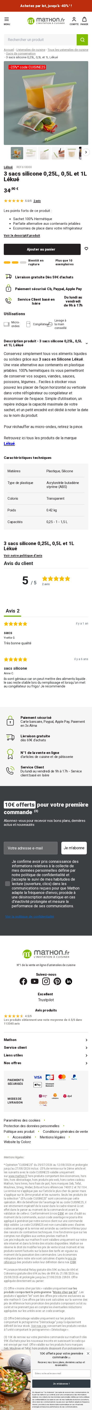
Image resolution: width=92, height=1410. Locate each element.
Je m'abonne (74, 848)
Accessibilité (22, 1137)
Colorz (26, 1142)
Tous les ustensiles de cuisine (68, 50)
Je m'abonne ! (61, 1383)
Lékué (8, 167)
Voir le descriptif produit (22, 235)
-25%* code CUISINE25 (27, 67)
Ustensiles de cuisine (30, 50)
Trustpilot (46, 1000)
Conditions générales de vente (65, 1132)
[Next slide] (86, 152)
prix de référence (14, 1303)
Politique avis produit (19, 1132)
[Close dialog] (88, 1353)
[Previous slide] (6, 152)
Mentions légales (52, 1137)
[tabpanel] (46, 656)
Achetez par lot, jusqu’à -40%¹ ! (45, 6)
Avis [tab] (12, 611)
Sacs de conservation (21, 53)
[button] (84, 21)
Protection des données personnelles (31, 1126)
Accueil (9, 50)
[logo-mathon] (46, 20)
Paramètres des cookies (22, 1120)
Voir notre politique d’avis (23, 555)
